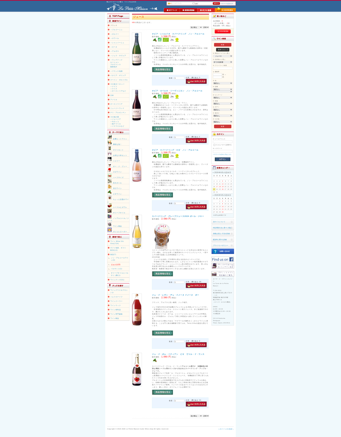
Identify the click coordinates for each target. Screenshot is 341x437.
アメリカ (113, 99)
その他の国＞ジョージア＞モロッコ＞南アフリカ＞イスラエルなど (117, 121)
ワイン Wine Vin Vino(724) (117, 242)
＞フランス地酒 (116, 71)
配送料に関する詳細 (220, 239)
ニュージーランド (117, 108)
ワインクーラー (116, 301)
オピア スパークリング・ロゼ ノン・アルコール (175, 150)
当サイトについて (219, 222)
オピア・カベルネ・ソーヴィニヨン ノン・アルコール (177, 91)
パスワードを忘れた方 (227, 3)
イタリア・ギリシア (118, 75)
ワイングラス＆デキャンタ (119, 291)
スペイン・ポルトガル (119, 80)
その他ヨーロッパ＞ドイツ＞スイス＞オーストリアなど (118, 87)
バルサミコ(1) (116, 269)
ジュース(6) (115, 264)
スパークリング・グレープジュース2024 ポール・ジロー (178, 216)
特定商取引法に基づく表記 (222, 228)
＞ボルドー (114, 34)
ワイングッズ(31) (117, 280)
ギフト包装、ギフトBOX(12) (118, 249)
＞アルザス (114, 51)
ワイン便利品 (115, 309)
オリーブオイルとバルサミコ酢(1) (120, 274)
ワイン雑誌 (114, 318)
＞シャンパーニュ (117, 43)
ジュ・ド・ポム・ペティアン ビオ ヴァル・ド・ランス (178, 354)
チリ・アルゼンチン (118, 112)
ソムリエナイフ (116, 297)
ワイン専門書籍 (116, 314)
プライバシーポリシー (220, 245)
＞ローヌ (113, 47)
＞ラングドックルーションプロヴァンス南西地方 (116, 63)
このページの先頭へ (226, 429)
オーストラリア (116, 104)
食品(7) (113, 254)
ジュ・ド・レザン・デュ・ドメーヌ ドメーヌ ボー (175, 295)
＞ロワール (114, 38)
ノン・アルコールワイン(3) (120, 259)
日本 (112, 95)
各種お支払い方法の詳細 (221, 233)
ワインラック (115, 305)
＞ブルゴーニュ (116, 29)
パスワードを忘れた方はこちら (222, 154)
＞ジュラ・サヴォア (118, 55)
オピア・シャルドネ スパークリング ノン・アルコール (178, 34)
